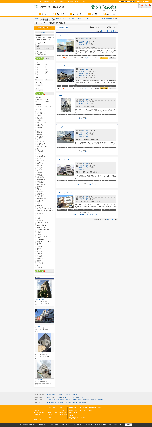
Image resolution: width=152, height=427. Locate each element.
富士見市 (68, 394)
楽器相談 (40, 115)
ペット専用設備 (41, 113)
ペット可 (51, 410)
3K (47, 69)
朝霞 (87, 136)
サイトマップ (38, 417)
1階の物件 (40, 246)
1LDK (47, 66)
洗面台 (39, 196)
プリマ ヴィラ (39, 353)
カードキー (40, 141)
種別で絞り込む (45, 32)
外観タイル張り (41, 181)
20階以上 (40, 250)
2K (37, 67)
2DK (47, 67)
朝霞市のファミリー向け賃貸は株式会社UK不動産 (85, 407)
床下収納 (40, 207)
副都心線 (68, 399)
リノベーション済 (42, 122)
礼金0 (50, 414)
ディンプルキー (41, 231)
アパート (39, 42)
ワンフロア (40, 256)
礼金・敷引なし (41, 53)
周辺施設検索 (63, 414)
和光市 (63, 394)
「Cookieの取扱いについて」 (105, 424)
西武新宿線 (100, 399)
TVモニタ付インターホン (44, 225)
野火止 (56, 397)
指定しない (39, 100)
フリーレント (41, 139)
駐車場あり (40, 243)
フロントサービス (42, 236)
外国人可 (40, 144)
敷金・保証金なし (41, 51)
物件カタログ (38, 419)
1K (47, 64)
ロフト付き (40, 160)
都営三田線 (81, 399)
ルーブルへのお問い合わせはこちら (86, 152)
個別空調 (40, 263)
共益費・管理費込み (42, 54)
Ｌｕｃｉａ (62, 65)
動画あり (48, 106)
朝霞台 (87, 41)
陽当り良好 (40, 117)
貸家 (50, 417)
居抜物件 (40, 262)
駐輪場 (39, 174)
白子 (52, 397)
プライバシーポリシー (41, 412)
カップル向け (41, 151)
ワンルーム (39, 64)
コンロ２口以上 (41, 182)
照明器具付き (41, 172)
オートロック (41, 224)
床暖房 (39, 205)
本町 (48, 397)
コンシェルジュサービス (44, 241)
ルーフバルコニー (42, 167)
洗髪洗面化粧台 (41, 198)
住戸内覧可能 (41, 239)
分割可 (39, 131)
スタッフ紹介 (63, 412)
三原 (76, 397)
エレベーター (41, 170)
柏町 (60, 397)
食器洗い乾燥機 (41, 184)
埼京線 (95, 399)
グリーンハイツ (63, 35)
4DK (47, 73)
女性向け (40, 153)
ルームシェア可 (41, 148)
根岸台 (68, 397)
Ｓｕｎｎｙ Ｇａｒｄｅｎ (66, 193)
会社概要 (37, 410)
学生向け (40, 150)
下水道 (39, 267)
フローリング (41, 158)
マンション (46, 42)
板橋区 (73, 394)
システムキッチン (42, 186)
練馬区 (77, 394)
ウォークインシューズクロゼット (44, 211)
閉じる (128, 424)
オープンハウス (41, 143)
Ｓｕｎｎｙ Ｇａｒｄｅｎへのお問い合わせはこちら (86, 214)
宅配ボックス (41, 227)
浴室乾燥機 (40, 193)
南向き (39, 253)
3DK (38, 71)
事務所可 (40, 126)
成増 (77, 402)
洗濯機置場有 (41, 179)
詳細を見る (104, 57)
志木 (87, 44)
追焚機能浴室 (41, 191)
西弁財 (87, 69)
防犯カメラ (40, 232)
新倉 (72, 397)
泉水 (87, 38)
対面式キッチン (41, 188)
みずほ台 (88, 402)
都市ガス (40, 265)
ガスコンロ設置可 (42, 146)
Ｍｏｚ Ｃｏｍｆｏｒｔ (66, 160)
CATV (39, 218)
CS (38, 215)
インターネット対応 (42, 222)
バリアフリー (41, 129)
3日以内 (39, 101)
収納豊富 (40, 213)
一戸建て (39, 44)
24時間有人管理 (41, 234)
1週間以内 (48, 101)
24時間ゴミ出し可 (42, 237)
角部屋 (39, 255)
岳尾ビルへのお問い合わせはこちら (86, 119)
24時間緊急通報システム (44, 229)
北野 (83, 397)
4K (37, 73)
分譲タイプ (40, 132)
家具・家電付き (41, 177)
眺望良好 (40, 136)
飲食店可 (40, 260)
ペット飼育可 (41, 112)
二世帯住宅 (40, 138)
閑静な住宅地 (41, 119)
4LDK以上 (39, 74)
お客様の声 (63, 410)
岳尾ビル (61, 96)
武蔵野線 (81, 43)
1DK (38, 66)
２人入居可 (40, 127)
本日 (47, 100)
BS (38, 217)
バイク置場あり (41, 176)
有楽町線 (62, 399)
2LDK (38, 69)
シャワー (40, 200)
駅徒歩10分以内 (53, 412)
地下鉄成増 (82, 402)
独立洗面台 (40, 202)
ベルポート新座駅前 (40, 299)
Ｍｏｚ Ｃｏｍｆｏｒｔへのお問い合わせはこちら (86, 185)
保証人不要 (40, 124)
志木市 (58, 394)
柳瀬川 (69, 402)
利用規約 (37, 414)
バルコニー (40, 165)
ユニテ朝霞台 (39, 379)
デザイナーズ (41, 120)
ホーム (37, 407)
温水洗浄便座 (41, 195)
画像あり (39, 106)
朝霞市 (84, 38)
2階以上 (39, 244)
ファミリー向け (41, 155)
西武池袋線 (74, 399)
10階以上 (40, 248)
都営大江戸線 (88, 399)
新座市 (53, 394)
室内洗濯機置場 (41, 157)
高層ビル (40, 258)
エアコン (40, 203)
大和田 (64, 397)
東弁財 (87, 130)
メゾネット (40, 162)
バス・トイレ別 (41, 189)
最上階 (39, 251)
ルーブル (61, 127)
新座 (74, 402)
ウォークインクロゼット (44, 208)
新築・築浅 (52, 407)
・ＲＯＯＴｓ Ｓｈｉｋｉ (42, 326)
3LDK (47, 71)
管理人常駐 (40, 134)
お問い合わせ (63, 407)
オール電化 (40, 169)
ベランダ (40, 164)
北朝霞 (86, 43)
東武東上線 (81, 41)
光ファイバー (41, 220)
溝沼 (79, 397)
